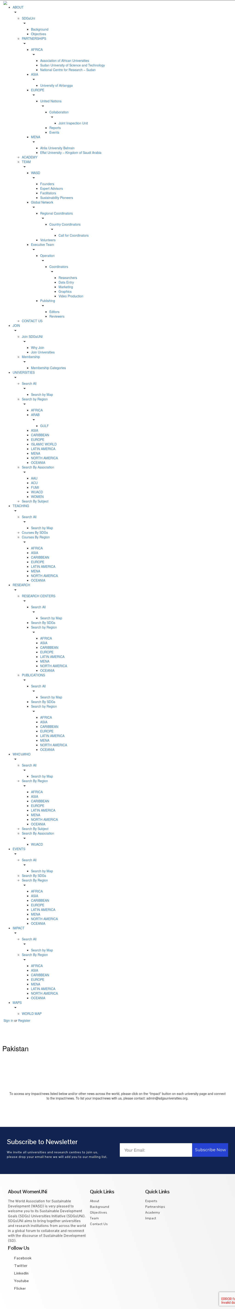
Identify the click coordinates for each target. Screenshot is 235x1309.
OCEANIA (38, 462)
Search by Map (42, 394)
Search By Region (35, 780)
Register (24, 1020)
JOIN (16, 325)
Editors (54, 311)
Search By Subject (35, 501)
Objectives (38, 34)
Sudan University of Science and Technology (72, 65)
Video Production (71, 296)
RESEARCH (21, 585)
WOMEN (37, 496)
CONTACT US (32, 321)
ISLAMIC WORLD (44, 444)
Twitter (20, 1265)
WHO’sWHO (22, 754)
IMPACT (19, 928)
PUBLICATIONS (33, 675)
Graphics (65, 291)
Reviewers (56, 316)
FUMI (35, 487)
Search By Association (38, 467)
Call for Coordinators (74, 235)
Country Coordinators (65, 224)
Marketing (66, 286)
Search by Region (35, 399)
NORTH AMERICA (44, 458)
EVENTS (19, 849)
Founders (47, 183)
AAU (34, 478)
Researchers (68, 277)
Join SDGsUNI (32, 336)
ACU (34, 482)
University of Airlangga (56, 85)
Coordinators (58, 266)
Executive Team (42, 244)
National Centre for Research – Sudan (68, 69)
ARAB (35, 414)
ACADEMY (29, 157)
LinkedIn (21, 1273)
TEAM (26, 161)
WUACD (37, 492)
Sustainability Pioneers (56, 197)
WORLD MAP (32, 1013)
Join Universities (43, 352)
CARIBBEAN (40, 435)
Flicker (19, 1288)
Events (54, 132)
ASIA (34, 430)
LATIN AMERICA (43, 448)
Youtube (21, 1280)
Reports (55, 127)
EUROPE (37, 90)
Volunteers (48, 240)
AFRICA (37, 49)
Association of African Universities (64, 60)
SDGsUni (28, 18)
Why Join (37, 347)
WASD (35, 172)
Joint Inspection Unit (73, 123)
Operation (47, 255)
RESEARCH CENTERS (38, 596)
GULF (44, 425)
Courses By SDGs (35, 532)
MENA (35, 137)
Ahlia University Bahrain (57, 148)
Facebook (22, 1258)
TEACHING (21, 505)
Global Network (42, 202)
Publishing (47, 300)
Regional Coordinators (56, 213)
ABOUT (18, 7)
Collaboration (59, 112)
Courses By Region (36, 537)
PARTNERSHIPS (34, 38)
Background (39, 29)
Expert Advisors (51, 188)
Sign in (8, 1020)
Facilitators (48, 193)
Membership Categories (48, 367)
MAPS (17, 1002)
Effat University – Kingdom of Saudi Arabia (70, 152)
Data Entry (66, 282)
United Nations (51, 101)
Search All (29, 383)
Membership (31, 356)
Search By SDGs (43, 622)
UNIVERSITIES (24, 372)
